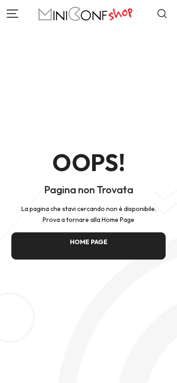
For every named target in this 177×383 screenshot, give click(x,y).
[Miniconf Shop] (86, 14)
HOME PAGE (89, 242)
